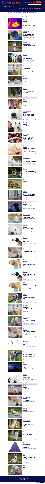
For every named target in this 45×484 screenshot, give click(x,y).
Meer (32, 16)
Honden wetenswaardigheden (11, 16)
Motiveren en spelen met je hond (26, 16)
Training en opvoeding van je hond (26, 421)
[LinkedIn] (36, 7)
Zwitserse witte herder (25, 341)
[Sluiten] (44, 483)
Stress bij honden (19, 16)
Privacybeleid (21, 483)
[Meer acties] (35, 19)
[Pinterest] (37, 7)
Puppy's (24, 467)
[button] (24, 8)
